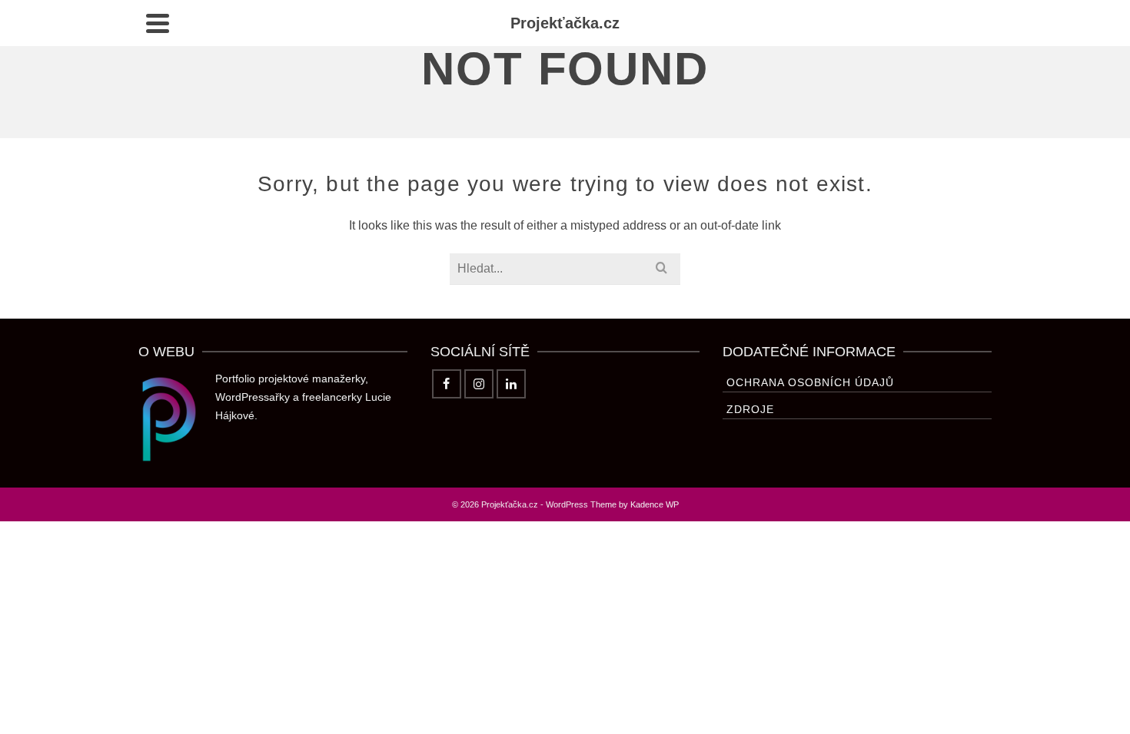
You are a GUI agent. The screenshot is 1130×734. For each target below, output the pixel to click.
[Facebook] (446, 383)
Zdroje (750, 409)
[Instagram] (479, 383)
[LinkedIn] (511, 383)
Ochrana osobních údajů (810, 382)
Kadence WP (654, 504)
